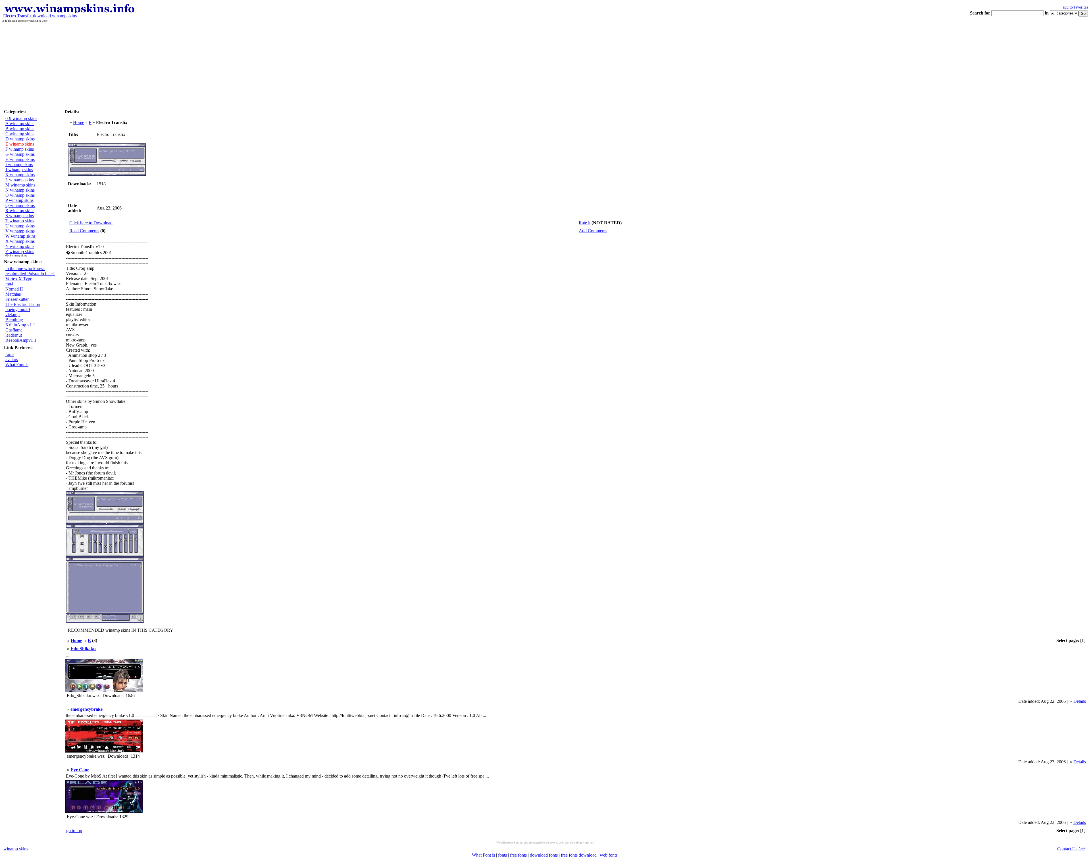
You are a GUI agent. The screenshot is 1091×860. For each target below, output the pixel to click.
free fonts (518, 855)
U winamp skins (20, 225)
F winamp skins (19, 149)
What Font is (16, 364)
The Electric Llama (22, 304)
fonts (9, 354)
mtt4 (9, 283)
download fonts (544, 855)
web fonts (608, 855)
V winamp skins (20, 231)
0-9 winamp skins (21, 118)
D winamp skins (20, 138)
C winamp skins (19, 133)
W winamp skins (20, 236)
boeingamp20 (17, 309)
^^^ (1081, 848)
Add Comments (593, 230)
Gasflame (13, 330)
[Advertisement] (545, 65)
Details (1079, 701)
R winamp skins (19, 210)
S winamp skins (19, 215)
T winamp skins (19, 220)
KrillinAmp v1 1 (20, 324)
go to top (74, 830)
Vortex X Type (18, 278)
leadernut (13, 335)
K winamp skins (20, 174)
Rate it (584, 222)
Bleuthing (14, 319)
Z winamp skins (19, 251)
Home (78, 122)
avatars (11, 359)
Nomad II (14, 289)
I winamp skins (19, 164)
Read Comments (84, 230)
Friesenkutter (17, 299)
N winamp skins (20, 190)
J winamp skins (19, 169)
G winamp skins (20, 154)
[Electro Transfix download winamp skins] (69, 11)
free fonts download (579, 855)
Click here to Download (91, 222)
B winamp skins (19, 128)
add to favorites (1075, 7)
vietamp (12, 314)
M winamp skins (20, 185)
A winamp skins (19, 123)
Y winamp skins (19, 246)
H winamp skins (20, 159)
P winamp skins (19, 200)
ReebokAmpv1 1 (20, 340)
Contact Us (1067, 848)
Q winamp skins (20, 205)
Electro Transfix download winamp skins (40, 15)
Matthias (13, 294)
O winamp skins (20, 195)
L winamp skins (19, 179)
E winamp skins (19, 144)
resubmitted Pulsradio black (30, 273)
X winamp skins (20, 241)
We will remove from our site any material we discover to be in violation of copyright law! (545, 842)
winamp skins (15, 848)
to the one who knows (25, 268)
